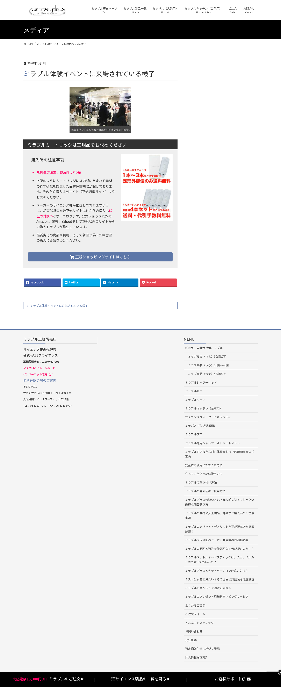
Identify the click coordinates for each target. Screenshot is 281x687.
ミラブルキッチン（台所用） (204, 408)
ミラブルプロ (193, 434)
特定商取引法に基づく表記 (202, 648)
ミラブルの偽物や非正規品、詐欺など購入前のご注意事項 (219, 515)
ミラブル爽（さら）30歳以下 (207, 356)
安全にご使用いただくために (204, 465)
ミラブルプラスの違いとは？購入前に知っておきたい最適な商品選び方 (219, 502)
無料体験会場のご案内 (39, 380)
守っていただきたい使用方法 (203, 474)
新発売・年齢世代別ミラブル (204, 348)
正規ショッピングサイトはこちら (102, 256)
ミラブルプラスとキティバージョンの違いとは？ (216, 571)
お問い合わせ (193, 631)
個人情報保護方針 (196, 657)
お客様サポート (228, 679)
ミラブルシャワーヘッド (201, 382)
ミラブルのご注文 (64, 679)
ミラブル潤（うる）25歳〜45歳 (208, 365)
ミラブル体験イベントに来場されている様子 (59, 306)
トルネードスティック (199, 623)
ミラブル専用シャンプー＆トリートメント (212, 443)
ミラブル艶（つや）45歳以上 (207, 374)
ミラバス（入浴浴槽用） (201, 426)
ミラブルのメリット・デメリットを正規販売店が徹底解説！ (219, 529)
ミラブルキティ (195, 400)
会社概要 (191, 640)
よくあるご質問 (195, 605)
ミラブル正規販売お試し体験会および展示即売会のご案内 (219, 454)
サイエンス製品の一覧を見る (140, 679)
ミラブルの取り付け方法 (201, 482)
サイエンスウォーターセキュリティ (208, 417)
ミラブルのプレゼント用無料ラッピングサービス (216, 596)
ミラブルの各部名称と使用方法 (205, 491)
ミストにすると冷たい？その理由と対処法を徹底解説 (219, 579)
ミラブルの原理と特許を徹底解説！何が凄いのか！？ (219, 549)
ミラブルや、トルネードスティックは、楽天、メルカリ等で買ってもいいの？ (219, 559)
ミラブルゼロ (193, 391)
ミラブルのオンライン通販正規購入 (208, 588)
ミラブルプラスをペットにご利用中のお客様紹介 (216, 540)
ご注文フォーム (195, 614)
